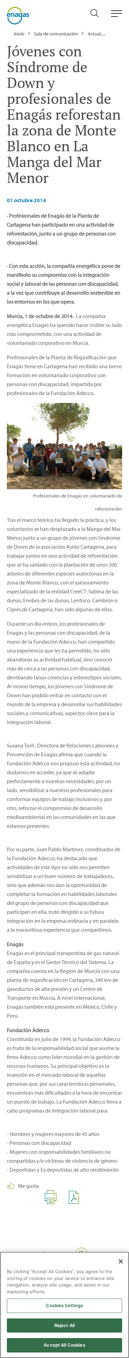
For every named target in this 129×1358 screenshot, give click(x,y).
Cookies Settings (64, 1305)
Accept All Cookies (64, 1345)
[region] (64, 1305)
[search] (98, 15)
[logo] (18, 15)
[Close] (120, 1261)
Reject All (64, 1325)
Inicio (19, 34)
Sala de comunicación (56, 34)
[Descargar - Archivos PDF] (76, 1202)
